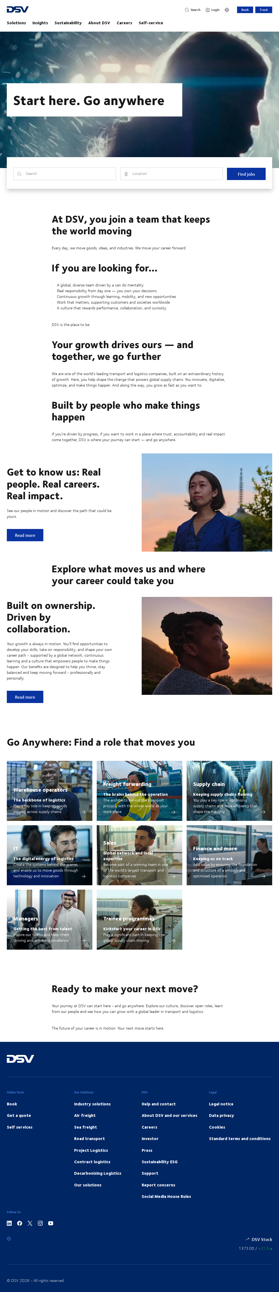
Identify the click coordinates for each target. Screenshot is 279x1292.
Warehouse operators (40, 789)
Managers (25, 918)
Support (150, 1173)
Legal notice (221, 1103)
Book (245, 9)
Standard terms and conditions (240, 1138)
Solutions (16, 22)
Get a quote (19, 1115)
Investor (150, 1138)
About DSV (99, 22)
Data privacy (221, 1115)
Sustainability (68, 22)
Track (264, 9)
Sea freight (85, 1127)
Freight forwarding (127, 783)
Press (147, 1150)
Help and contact (159, 1103)
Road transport (89, 1138)
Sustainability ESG (160, 1161)
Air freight (85, 1115)
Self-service (151, 22)
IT (15, 848)
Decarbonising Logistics (97, 1173)
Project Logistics (91, 1150)
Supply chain (209, 783)
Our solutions (87, 1185)
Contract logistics (92, 1161)
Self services (19, 1127)
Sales (109, 842)
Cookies (217, 1126)
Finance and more (215, 848)
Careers (124, 22)
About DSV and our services (169, 1115)
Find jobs (246, 174)
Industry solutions (92, 1103)
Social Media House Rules (166, 1196)
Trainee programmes (128, 918)
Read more (29, 535)
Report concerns (158, 1185)
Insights (40, 22)
